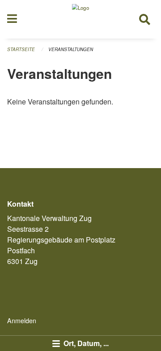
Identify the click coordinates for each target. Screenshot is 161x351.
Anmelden (21, 320)
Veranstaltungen (70, 49)
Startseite (21, 49)
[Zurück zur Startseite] (80, 19)
